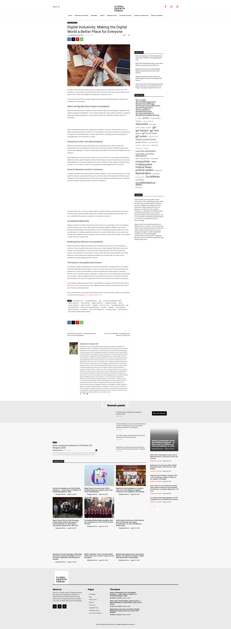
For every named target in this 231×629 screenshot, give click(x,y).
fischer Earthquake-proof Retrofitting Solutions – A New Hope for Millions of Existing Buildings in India (149, 57)
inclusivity (103, 307)
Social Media (140, 180)
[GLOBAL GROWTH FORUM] (115, 7)
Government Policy (153, 142)
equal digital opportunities (117, 305)
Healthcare (138, 145)
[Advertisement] (99, 124)
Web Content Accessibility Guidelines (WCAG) (79, 311)
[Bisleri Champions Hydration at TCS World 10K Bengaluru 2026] (75, 427)
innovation (146, 148)
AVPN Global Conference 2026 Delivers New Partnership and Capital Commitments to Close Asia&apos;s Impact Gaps (130, 522)
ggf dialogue (142, 130)
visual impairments (122, 309)
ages (100, 300)
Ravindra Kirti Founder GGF (76, 35)
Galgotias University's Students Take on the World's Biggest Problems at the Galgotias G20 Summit (149, 78)
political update (145, 170)
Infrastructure (139, 148)
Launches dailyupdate (146, 151)
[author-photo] (54, 494)
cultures (120, 303)
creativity (145, 121)
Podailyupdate (144, 164)
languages (111, 307)
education (148, 127)
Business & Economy (156, 461)
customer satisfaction (73, 305)
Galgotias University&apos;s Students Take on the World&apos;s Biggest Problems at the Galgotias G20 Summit (130, 490)
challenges (138, 121)
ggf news (154, 130)
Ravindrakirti (84, 309)
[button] (56, 7)
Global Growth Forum (73, 307)
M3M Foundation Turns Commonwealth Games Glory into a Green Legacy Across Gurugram (99, 555)
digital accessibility (85, 305)
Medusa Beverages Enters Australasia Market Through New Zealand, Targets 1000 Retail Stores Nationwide (130, 555)
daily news (150, 121)
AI (136, 118)
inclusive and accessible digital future (90, 307)
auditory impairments (73, 303)
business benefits (85, 303)
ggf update (141, 136)
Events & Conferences (77, 20)
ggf (127, 305)
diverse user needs (104, 305)
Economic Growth (140, 127)
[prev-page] (151, 506)
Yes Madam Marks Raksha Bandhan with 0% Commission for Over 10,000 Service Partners (98, 522)
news (153, 161)
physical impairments (73, 309)
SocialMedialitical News (145, 183)
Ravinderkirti (158, 170)
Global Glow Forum (153, 136)
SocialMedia (153, 176)
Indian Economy (146, 145)
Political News (144, 167)
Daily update (152, 124)
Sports (54, 442)
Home (68, 20)
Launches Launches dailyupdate (145, 155)
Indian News (154, 145)
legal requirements (120, 307)
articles (145, 118)
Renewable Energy (140, 177)
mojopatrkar (143, 161)
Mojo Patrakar (144, 158)
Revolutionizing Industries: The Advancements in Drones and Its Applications (81, 334)
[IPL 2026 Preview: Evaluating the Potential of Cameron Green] (108, 416)
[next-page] (154, 506)
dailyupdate (142, 124)
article (139, 118)
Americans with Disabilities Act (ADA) (112, 300)
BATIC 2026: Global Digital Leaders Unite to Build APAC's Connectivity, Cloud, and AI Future (149, 64)
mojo (137, 158)
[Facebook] (165, 6)
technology (139, 187)
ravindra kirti (155, 174)
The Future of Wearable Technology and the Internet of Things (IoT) (117, 334)
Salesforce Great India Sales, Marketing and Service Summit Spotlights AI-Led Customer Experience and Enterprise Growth (67, 556)
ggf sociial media (149, 133)
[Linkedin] (87, 394)
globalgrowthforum (141, 142)
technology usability (111, 309)
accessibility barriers (78, 300)
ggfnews (138, 133)
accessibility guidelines (91, 300)
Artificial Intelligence (155, 118)
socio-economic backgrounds (96, 309)
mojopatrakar (154, 158)
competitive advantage (110, 303)
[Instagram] (171, 6)
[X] (177, 6)
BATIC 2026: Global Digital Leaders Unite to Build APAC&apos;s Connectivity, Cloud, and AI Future (164, 456)
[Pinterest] (77, 39)
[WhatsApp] (81, 39)
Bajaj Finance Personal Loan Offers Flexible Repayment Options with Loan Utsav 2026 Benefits (148, 71)
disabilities (95, 305)
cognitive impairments (97, 303)
